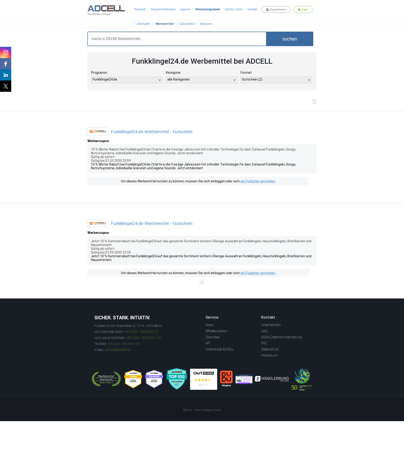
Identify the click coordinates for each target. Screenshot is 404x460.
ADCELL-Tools (234, 9)
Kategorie (173, 72)
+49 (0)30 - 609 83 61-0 (141, 332)
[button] (289, 39)
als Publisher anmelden (257, 181)
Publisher (140, 9)
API (208, 343)
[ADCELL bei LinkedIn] (5, 75)
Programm (99, 72)
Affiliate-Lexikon (216, 331)
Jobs (264, 331)
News (210, 325)
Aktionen (206, 24)
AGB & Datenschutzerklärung (281, 337)
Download (213, 337)
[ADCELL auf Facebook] (5, 63)
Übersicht (143, 24)
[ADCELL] (203, 379)
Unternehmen (271, 325)
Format (246, 72)
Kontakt (252, 9)
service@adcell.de (117, 350)
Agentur (185, 9)
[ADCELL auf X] (5, 86)
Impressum (269, 355)
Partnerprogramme (207, 9)
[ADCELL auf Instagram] (5, 52)
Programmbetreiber (163, 9)
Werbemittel (164, 24)
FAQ (264, 343)
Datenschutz (270, 349)
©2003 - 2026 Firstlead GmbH (202, 410)
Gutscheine (187, 24)
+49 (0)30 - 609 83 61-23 (143, 338)
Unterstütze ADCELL (220, 349)
